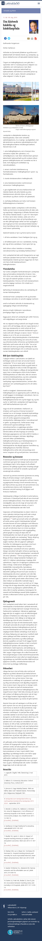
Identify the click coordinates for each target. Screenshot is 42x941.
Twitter (9, 38)
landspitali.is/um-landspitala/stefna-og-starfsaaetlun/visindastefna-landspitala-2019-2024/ (19, 801)
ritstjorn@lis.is (12, 914)
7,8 (11, 518)
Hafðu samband (32, 912)
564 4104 (11, 912)
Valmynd (39, 3)
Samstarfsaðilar (27, 914)
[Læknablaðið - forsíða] (11, 3)
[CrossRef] (7, 820)
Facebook (5, 38)
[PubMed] (15, 820)
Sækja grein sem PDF (35, 38)
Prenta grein (32, 38)
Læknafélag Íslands (15, 932)
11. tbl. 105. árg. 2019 (10, 17)
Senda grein (28, 38)
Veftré (24, 912)
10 (18, 569)
